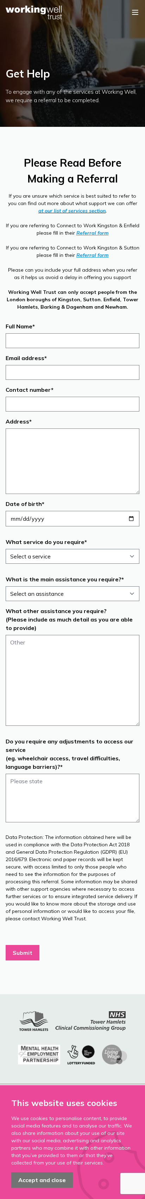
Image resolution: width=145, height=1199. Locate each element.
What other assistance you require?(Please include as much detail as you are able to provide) (69, 619)
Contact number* (29, 389)
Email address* (26, 357)
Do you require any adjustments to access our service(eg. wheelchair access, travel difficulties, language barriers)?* (69, 754)
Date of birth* (25, 503)
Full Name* (20, 326)
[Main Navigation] (135, 12)
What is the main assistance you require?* (65, 579)
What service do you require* (46, 541)
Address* (19, 421)
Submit (22, 952)
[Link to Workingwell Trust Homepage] (34, 12)
